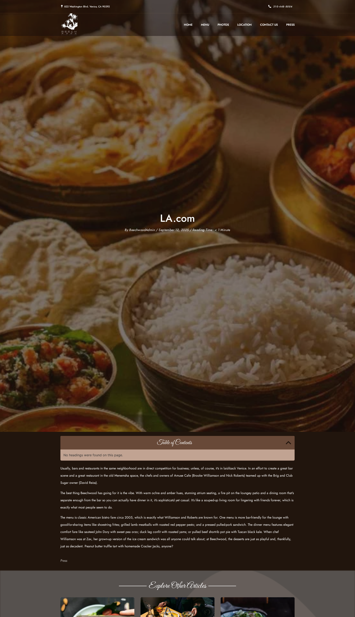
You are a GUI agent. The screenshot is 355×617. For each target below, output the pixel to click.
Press (290, 25)
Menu (205, 25)
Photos (223, 25)
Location (244, 25)
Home (188, 25)
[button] (288, 443)
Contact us (269, 25)
